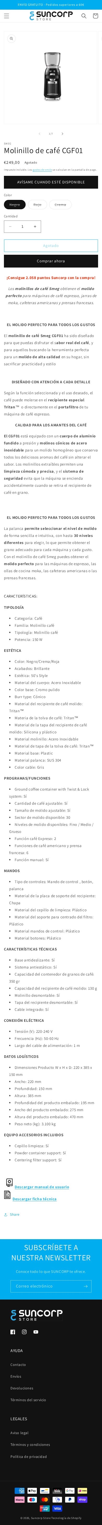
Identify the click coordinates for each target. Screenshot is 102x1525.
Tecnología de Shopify (66, 1518)
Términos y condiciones (30, 1444)
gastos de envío (42, 169)
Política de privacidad (28, 1456)
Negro (17, 205)
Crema (63, 205)
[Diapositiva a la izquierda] (39, 134)
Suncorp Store (41, 1518)
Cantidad (11, 216)
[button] (6, 16)
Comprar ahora (51, 260)
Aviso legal (19, 1432)
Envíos (15, 1376)
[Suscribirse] (85, 1286)
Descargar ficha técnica (35, 1198)
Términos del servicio (28, 1400)
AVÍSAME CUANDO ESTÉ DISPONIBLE (51, 181)
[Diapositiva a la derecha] (62, 134)
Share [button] (15, 1214)
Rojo (40, 205)
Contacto (18, 1364)
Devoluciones (21, 1388)
